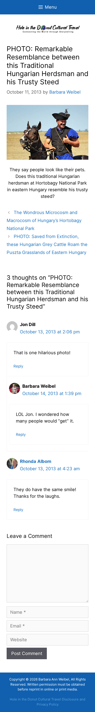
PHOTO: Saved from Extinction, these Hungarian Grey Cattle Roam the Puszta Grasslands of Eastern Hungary (47, 244)
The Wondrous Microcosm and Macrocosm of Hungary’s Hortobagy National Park (44, 220)
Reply (18, 366)
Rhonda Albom (35, 461)
